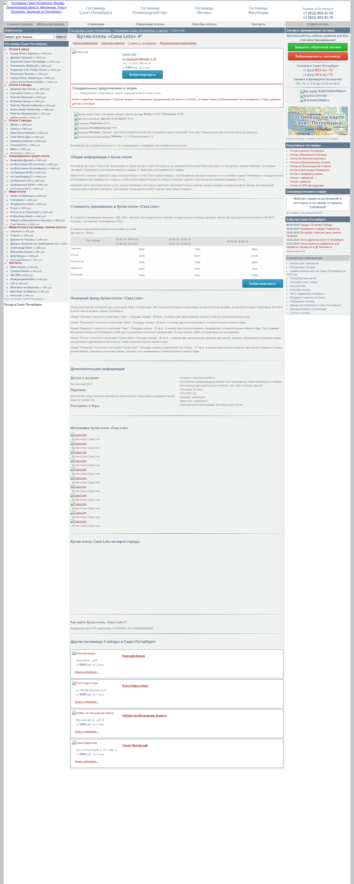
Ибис (13, 149)
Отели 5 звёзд (19, 49)
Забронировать (142, 74)
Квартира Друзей (21, 160)
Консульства (298, 285)
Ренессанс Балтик (22, 73)
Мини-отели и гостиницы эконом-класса (37, 227)
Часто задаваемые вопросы (307, 293)
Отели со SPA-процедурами (307, 185)
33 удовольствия (21, 203)
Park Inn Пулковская (23, 113)
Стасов (15, 235)
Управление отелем (150, 24)
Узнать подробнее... (87, 671)
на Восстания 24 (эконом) (27, 164)
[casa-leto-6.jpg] (78, 495)
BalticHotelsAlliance (332, 91)
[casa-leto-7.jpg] (78, 504)
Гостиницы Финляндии (258, 10)
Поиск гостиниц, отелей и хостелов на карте (312, 138)
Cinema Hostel (19, 271)
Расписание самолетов (304, 263)
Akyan (14, 124)
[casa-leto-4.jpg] (78, 478)
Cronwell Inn (18, 145)
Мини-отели (17, 191)
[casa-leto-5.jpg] (78, 486)
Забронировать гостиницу (318, 56)
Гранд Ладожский (135, 745)
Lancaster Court (20, 93)
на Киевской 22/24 (22, 184)
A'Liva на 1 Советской (24, 212)
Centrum (15, 231)
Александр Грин (21, 247)
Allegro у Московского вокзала (30, 220)
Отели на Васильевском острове (310, 162)
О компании (95, 24)
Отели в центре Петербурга (307, 150)
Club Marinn (18, 224)
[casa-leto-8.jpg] (78, 512)
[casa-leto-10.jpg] (78, 443)
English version (317, 24)
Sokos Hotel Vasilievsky (25, 109)
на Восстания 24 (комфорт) (28, 168)
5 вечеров (17, 199)
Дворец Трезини (21, 57)
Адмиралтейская (21, 140)
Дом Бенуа (17, 255)
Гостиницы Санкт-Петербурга (95, 10)
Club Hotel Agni (20, 136)
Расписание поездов (302, 267)
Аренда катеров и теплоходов (308, 309)
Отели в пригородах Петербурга (309, 170)
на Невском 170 (20, 180)
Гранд (14, 128)
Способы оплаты (204, 24)
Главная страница (20, 24)
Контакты (258, 24)
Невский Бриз (19, 260)
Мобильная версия (50, 24)
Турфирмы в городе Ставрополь (320, 228)
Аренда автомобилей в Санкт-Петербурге (315, 305)
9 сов (13, 208)
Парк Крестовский (22, 132)
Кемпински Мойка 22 (24, 65)
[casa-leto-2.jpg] (78, 460)
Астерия (15, 153)
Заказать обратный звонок (318, 47)
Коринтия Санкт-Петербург (28, 61)
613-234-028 (318, 95)
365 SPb (15, 275)
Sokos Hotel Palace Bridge (27, 82)
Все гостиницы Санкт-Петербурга (24, 298)
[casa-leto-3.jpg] (78, 469)
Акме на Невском (21, 195)
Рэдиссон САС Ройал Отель (28, 69)
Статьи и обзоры (300, 312)
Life (12, 283)
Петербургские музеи (303, 278)
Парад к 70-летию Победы (316, 224)
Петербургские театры (304, 282)
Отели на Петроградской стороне (310, 166)
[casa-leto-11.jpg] (78, 452)
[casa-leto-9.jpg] (78, 521)
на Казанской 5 (20, 188)
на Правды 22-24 (21, 172)
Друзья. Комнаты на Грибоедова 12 (33, 243)
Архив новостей (295, 251)
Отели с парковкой (301, 177)
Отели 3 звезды (20, 120)
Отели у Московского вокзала (308, 154)
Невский (16, 295)
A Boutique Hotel (21, 216)
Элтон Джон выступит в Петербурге (322, 239)
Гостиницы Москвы (204, 10)
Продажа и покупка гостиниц (307, 297)
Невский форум (133, 656)
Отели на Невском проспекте (308, 158)
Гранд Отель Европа (24, 53)
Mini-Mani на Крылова (24, 287)
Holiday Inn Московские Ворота (144, 715)
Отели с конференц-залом (306, 173)
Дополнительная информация (178, 43)
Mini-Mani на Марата (23, 291)
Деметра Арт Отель (23, 89)
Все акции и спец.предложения (304, 212)
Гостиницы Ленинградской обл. (150, 10)
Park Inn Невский (21, 97)
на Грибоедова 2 (21, 176)
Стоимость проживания (142, 43)
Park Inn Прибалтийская (26, 105)
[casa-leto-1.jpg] (78, 434)
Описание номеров (113, 43)
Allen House (18, 266)
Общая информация (85, 43)
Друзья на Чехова (22, 239)
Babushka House (21, 251)
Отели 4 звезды (20, 85)
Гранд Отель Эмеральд (25, 77)
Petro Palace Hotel (135, 686)
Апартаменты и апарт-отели (29, 156)
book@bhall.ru (319, 100)
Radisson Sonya (20, 101)
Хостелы (15, 263)
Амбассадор (18, 117)
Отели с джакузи (300, 181)
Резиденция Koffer (22, 279)
